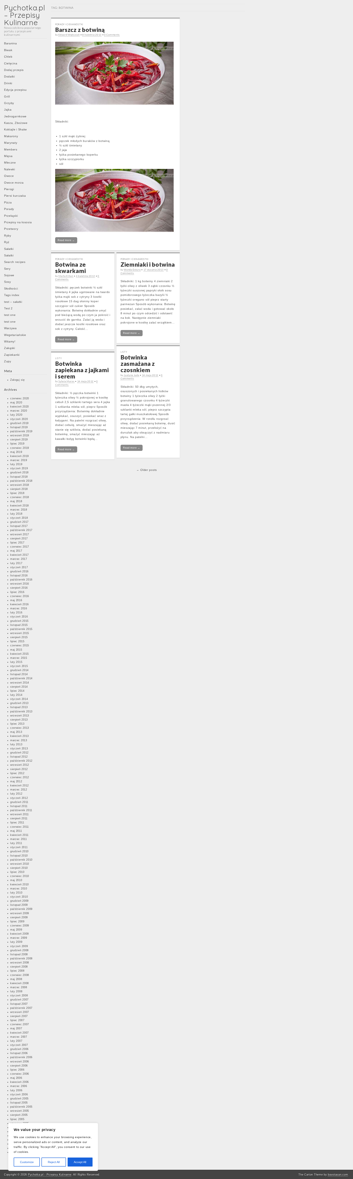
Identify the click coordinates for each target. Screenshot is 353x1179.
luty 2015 (16, 662)
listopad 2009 (19, 905)
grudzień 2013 (19, 703)
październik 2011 (21, 810)
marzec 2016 (18, 608)
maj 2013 (16, 732)
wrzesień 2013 (19, 715)
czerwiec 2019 (19, 448)
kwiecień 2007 (19, 1032)
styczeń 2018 (19, 518)
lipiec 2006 (17, 1069)
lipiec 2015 (17, 641)
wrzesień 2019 (19, 435)
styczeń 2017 (19, 567)
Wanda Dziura (132, 269)
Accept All (80, 1162)
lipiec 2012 (17, 773)
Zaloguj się (17, 379)
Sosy (7, 281)
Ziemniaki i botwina (148, 264)
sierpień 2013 (19, 719)
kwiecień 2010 (19, 884)
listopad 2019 (19, 427)
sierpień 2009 (19, 917)
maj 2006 (16, 1078)
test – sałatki (13, 301)
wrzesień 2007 (19, 1012)
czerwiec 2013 (19, 727)
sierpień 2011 (19, 818)
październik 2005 (21, 1106)
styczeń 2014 (19, 699)
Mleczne (10, 162)
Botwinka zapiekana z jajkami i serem (82, 370)
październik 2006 (21, 1057)
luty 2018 (16, 513)
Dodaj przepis (14, 70)
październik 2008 (21, 958)
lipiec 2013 (17, 723)
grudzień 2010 (19, 851)
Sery (7, 268)
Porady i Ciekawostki (69, 24)
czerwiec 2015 (19, 645)
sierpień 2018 (19, 489)
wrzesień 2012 (19, 765)
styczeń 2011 (19, 847)
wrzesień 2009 (19, 913)
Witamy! (10, 341)
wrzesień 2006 (19, 1061)
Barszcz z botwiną (80, 29)
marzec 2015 (18, 658)
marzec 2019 (18, 460)
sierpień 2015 (19, 637)
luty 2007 (16, 1041)
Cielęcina (10, 63)
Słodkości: (11, 288)
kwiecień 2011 (19, 835)
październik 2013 (21, 711)
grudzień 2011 (19, 802)
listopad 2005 (19, 1102)
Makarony (11, 136)
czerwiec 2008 (19, 975)
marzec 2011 (18, 839)
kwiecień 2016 (19, 604)
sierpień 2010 (19, 868)
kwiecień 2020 (19, 406)
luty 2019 (16, 464)
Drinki (8, 83)
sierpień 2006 (19, 1065)
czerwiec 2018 (19, 497)
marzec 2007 (18, 1036)
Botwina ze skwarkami (70, 267)
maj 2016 (16, 600)
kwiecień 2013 (19, 736)
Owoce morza (14, 182)
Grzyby (9, 103)
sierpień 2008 (19, 966)
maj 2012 (16, 781)
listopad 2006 (19, 1053)
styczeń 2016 (19, 616)
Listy (124, 351)
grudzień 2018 (19, 472)
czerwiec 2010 (19, 876)
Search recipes (15, 262)
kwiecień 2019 (19, 456)
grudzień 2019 (19, 423)
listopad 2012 (19, 756)
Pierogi (9, 189)
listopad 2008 (19, 954)
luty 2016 (16, 612)
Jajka (8, 109)
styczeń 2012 (19, 798)
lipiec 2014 (17, 690)
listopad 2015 (19, 625)
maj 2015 (16, 649)
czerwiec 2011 (19, 826)
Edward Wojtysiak (69, 34)
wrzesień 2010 (19, 863)
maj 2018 (16, 501)
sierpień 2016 (19, 587)
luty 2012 (16, 793)
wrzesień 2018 (19, 485)
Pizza (8, 202)
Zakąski (9, 348)
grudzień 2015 (19, 621)
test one (10, 315)
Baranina (10, 43)
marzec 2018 (18, 509)
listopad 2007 (19, 1004)
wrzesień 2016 (19, 583)
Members (10, 149)
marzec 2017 (18, 559)
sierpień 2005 (19, 1115)
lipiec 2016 (17, 592)
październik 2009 (21, 909)
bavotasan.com (338, 1174)
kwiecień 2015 (19, 653)
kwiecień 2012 (19, 785)
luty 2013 (16, 744)
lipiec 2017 (17, 542)
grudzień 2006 (19, 1049)
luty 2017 (16, 563)
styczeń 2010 (19, 896)
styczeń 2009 (19, 946)
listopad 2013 (19, 707)
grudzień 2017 (19, 522)
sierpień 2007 (19, 1016)
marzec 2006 (18, 1086)
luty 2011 (16, 843)
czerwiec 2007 (19, 1024)
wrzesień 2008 (19, 962)
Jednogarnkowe (15, 116)
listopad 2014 (19, 674)
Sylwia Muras (66, 381)
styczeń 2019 (19, 468)
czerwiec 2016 (19, 596)
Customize (27, 1162)
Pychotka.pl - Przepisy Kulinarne (49, 1174)
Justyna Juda (131, 375)
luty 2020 (16, 414)
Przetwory (11, 228)
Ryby (7, 235)
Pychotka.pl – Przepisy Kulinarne (24, 15)
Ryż (6, 242)
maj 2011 (16, 831)
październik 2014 (21, 678)
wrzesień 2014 (19, 682)
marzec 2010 (18, 888)
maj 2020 (16, 402)
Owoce (9, 175)
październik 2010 (21, 859)
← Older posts (146, 470)
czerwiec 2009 (19, 925)
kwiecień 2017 (19, 555)
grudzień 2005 (19, 1098)
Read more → (66, 240)
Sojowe (9, 275)
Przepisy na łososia (18, 222)
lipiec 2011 (17, 822)
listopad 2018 (19, 476)
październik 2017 (21, 530)
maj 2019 (16, 452)
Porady (9, 209)
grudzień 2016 (19, 571)
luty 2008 (16, 991)
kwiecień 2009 (19, 933)
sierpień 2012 (19, 769)
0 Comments (112, 34)
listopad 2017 (19, 526)
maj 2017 (16, 550)
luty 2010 (16, 892)
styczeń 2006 (19, 1094)
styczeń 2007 (19, 1045)
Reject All (54, 1162)
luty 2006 (16, 1090)
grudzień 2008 (19, 950)
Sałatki (9, 248)
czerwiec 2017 (19, 546)
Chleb (8, 56)
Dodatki (9, 76)
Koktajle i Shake (15, 129)
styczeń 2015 (19, 666)
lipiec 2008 (17, 970)
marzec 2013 (18, 740)
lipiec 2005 (17, 1119)
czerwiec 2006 (19, 1073)
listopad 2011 (19, 806)
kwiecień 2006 (19, 1082)
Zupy (7, 361)
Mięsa (8, 156)
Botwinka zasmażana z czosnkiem (138, 363)
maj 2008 (16, 979)
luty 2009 (16, 942)
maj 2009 (16, 929)
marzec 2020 (18, 410)
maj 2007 (16, 1028)
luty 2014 (16, 695)
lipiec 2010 (17, 872)
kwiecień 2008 (19, 983)
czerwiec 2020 (19, 398)
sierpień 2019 (19, 439)
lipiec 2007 (17, 1020)
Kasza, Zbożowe (16, 123)
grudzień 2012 (19, 752)
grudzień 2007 (19, 999)
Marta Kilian (65, 275)
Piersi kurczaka (15, 195)
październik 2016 (21, 579)
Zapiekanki (12, 354)
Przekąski (11, 215)
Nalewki (9, 169)
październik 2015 (21, 629)
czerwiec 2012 (19, 777)
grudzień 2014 (19, 670)
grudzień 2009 (19, 900)
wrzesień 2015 (19, 633)
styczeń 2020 (19, 419)
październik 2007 (21, 1008)
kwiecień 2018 (19, 505)
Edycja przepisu (15, 89)
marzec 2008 (18, 987)
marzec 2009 (18, 937)
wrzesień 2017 (19, 534)
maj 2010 (16, 880)
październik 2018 (21, 480)
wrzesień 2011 (19, 814)
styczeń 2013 (19, 748)
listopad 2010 (19, 855)
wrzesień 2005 (19, 1110)
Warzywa (10, 328)
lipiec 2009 (17, 921)
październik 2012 (21, 760)
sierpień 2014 (19, 686)
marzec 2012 (18, 789)
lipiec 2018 (17, 493)
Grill (7, 96)
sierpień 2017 (19, 538)
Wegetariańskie (15, 335)
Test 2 (8, 308)
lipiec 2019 (17, 443)
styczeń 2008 (19, 995)
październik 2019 (21, 431)
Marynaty (10, 142)
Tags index (11, 295)
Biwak (8, 50)
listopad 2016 (19, 575)
